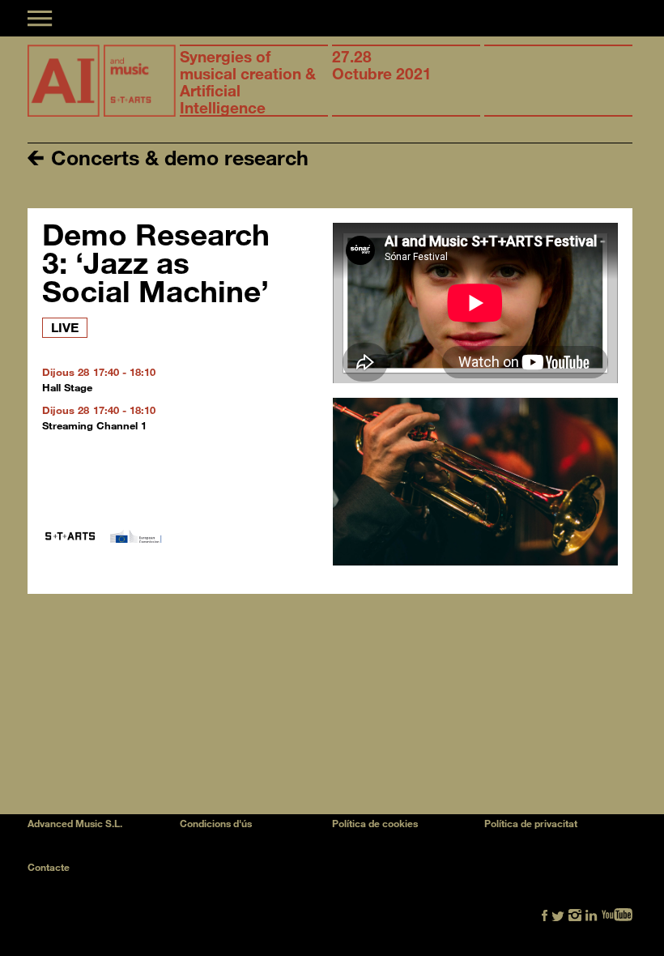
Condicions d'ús (216, 823)
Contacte (49, 866)
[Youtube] (617, 913)
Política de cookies (375, 823)
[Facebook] (544, 913)
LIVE (65, 327)
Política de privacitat (530, 823)
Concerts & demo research (177, 156)
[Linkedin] (591, 913)
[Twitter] (557, 913)
